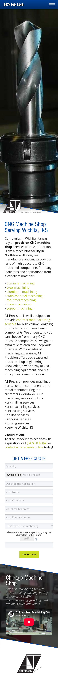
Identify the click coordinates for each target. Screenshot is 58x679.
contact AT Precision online (24, 447)
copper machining (19, 308)
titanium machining (20, 283)
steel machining (18, 287)
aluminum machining (22, 292)
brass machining (18, 304)
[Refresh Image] (36, 540)
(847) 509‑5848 (12, 4)
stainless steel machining (25, 296)
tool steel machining (21, 300)
